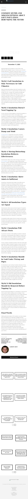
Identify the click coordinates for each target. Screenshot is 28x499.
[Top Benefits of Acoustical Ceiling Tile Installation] (21, 462)
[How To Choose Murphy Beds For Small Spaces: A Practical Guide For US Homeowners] (21, 366)
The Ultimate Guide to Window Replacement (7, 437)
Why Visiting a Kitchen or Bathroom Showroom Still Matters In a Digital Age (7, 376)
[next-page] (15, 425)
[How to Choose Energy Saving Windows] (7, 462)
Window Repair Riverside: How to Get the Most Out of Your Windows (21, 438)
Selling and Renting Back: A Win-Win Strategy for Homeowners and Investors (6, 341)
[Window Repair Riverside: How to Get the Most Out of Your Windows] (21, 432)
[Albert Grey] (5, 349)
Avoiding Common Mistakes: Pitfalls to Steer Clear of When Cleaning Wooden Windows (21, 341)
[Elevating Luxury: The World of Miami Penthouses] (21, 410)
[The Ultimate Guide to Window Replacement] (7, 432)
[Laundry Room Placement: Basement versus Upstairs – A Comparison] (7, 410)
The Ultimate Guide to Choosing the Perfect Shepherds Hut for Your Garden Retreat (21, 453)
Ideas (3, 7)
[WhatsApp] (11, 58)
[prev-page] (13, 425)
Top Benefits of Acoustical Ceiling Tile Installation (21, 467)
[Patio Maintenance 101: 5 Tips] (7, 447)
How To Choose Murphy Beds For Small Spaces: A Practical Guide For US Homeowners (20, 376)
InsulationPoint (4, 134)
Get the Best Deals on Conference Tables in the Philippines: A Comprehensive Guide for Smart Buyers (7, 397)
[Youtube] (16, 481)
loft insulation (4, 161)
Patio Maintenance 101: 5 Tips (7, 452)
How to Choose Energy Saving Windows (7, 467)
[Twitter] (5, 58)
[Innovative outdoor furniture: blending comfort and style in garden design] (21, 387)
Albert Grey (14, 346)
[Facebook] (2, 58)
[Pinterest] (8, 58)
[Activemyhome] (14, 2)
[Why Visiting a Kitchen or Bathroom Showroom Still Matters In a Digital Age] (7, 366)
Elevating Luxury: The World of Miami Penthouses (21, 418)
